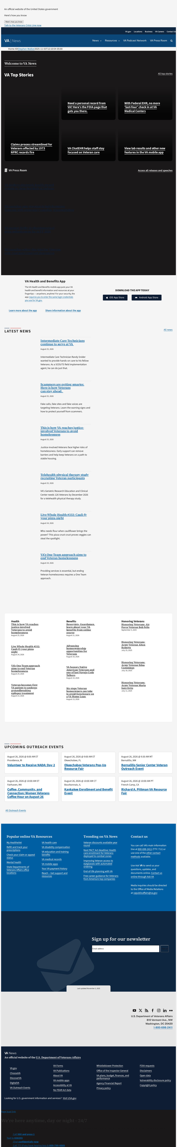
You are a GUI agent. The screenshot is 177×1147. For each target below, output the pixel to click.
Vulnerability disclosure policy (155, 1080)
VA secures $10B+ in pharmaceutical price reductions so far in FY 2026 (29, 229)
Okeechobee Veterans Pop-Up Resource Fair (85, 767)
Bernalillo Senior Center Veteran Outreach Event (144, 767)
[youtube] (134, 1010)
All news (168, 329)
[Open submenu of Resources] (118, 41)
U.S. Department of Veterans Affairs (58, 1057)
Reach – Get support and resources (54, 874)
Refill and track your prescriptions (17, 848)
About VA (58, 1075)
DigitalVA (14, 1083)
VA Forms (58, 1065)
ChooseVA (15, 1073)
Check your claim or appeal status (21, 856)
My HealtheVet (14, 842)
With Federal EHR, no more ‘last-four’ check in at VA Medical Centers (142, 107)
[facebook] (152, 1010)
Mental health (14, 862)
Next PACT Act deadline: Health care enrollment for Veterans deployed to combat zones (100, 853)
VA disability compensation (56, 847)
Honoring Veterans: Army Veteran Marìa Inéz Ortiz (133, 685)
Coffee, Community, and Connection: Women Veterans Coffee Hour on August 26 (28, 793)
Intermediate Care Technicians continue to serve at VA (63, 342)
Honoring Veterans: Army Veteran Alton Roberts (133, 644)
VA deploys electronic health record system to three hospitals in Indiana (29, 186)
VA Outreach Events (20, 1087)
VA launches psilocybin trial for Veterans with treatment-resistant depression (32, 251)
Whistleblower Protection (110, 1065)
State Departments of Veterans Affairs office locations (18, 870)
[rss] (146, 1010)
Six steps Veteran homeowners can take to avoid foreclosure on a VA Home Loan (80, 692)
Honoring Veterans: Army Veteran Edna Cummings (133, 665)
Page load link (8, 1111)
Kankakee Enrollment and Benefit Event (88, 791)
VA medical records (52, 859)
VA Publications (61, 1070)
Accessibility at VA (62, 1085)
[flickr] (171, 1010)
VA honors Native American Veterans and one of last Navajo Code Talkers (80, 671)
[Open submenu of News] (100, 41)
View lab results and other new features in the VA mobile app (144, 150)
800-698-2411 (145, 849)
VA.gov (13, 1068)
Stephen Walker (26, 49)
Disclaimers (146, 1070)
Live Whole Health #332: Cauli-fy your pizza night (64, 516)
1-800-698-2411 (163, 1027)
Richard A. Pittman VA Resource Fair (144, 791)
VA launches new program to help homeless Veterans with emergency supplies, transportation (39, 208)
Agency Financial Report (109, 1083)
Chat (25, 1142)
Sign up (165, 949)
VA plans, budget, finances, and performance (113, 1077)
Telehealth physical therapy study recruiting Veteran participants (65, 476)
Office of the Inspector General (112, 1070)
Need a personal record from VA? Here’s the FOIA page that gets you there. (87, 107)
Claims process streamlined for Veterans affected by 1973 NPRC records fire (31, 148)
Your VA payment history (54, 868)
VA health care (49, 842)
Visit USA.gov (69, 1098)
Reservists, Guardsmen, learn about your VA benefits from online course (80, 628)
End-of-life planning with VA (98, 871)
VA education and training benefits (55, 853)
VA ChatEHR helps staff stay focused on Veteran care (86, 150)
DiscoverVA (15, 1078)
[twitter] (140, 1010)
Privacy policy (104, 1088)
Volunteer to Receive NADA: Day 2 (31, 765)
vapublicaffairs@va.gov (145, 893)
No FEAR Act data (62, 1090)
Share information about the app (63, 310)
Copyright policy (148, 1085)
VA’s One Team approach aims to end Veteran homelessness (63, 556)
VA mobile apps (50, 864)
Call (23, 1134)
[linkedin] (164, 1010)
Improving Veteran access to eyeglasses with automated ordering (98, 863)
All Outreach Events (16, 810)
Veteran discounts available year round (100, 844)
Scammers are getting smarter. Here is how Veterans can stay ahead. (62, 387)
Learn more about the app (23, 310)
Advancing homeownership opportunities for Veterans (76, 650)
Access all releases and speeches (155, 170)
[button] (22, 25)
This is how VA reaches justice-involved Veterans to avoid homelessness (62, 431)
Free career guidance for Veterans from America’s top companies (101, 877)
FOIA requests (147, 1065)
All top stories (165, 73)
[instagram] (158, 1010)
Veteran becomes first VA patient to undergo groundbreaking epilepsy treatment (24, 689)
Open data (145, 1075)
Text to (15, 1138)
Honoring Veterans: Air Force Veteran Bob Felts (135, 626)
